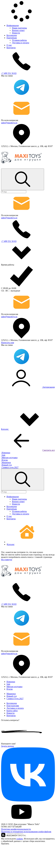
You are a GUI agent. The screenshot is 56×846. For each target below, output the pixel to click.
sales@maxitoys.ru (9, 123)
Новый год (12, 696)
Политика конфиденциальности (16, 829)
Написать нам (7, 342)
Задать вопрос (7, 746)
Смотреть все (48, 450)
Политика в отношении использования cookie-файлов (26, 831)
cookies (19, 839)
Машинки (11, 694)
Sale (8, 684)
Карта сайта (12, 710)
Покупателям (13, 706)
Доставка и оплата (20, 43)
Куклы (10, 689)
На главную (6, 559)
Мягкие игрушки (14, 686)
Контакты (11, 47)
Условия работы (19, 40)
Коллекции (12, 35)
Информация (13, 25)
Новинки (11, 681)
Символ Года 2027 (15, 698)
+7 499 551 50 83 (8, 73)
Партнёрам (12, 38)
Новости (16, 33)
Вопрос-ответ (18, 30)
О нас (9, 45)
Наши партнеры (19, 28)
